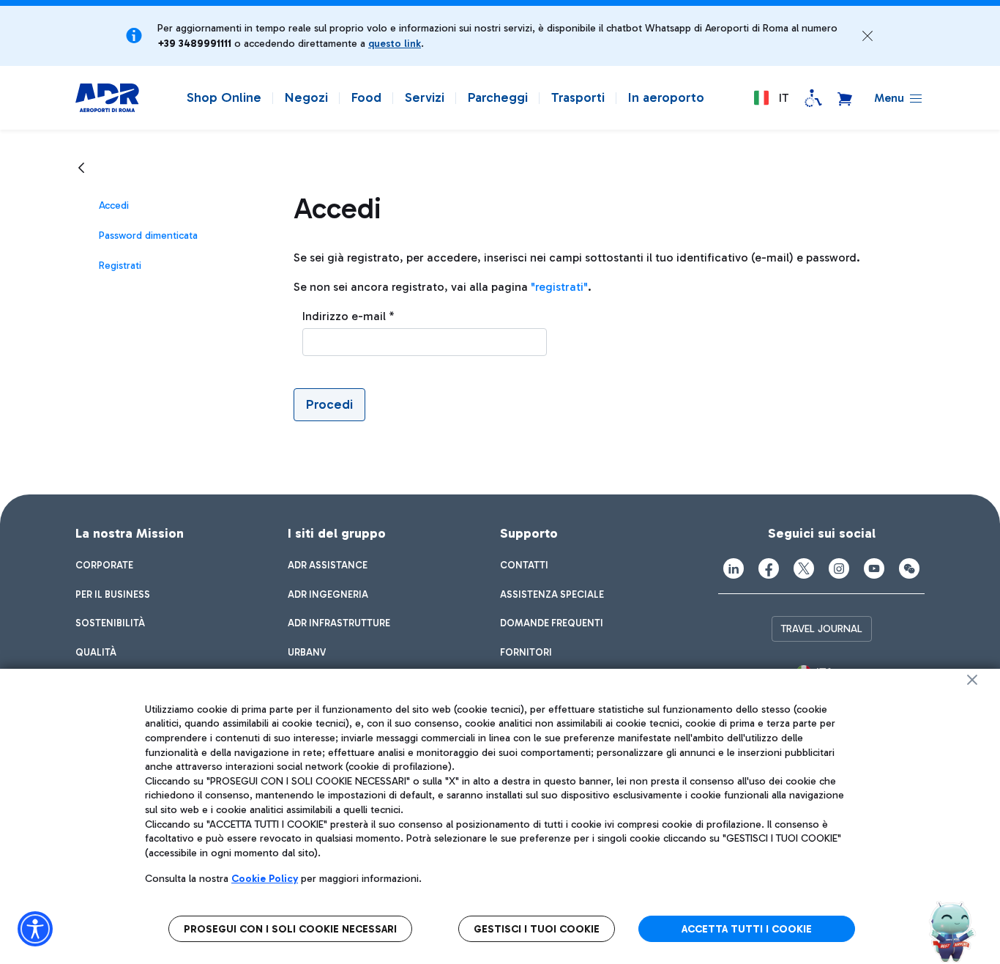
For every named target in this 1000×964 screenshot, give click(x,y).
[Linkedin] (733, 568)
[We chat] (909, 568)
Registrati (120, 265)
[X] (804, 568)
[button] (867, 36)
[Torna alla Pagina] (81, 167)
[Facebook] (768, 568)
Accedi (114, 205)
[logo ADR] (107, 98)
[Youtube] (874, 568)
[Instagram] (839, 568)
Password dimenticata (148, 235)
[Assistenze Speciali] (813, 98)
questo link (394, 43)
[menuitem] (104, 565)
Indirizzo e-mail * (348, 316)
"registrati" (559, 287)
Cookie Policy (264, 878)
